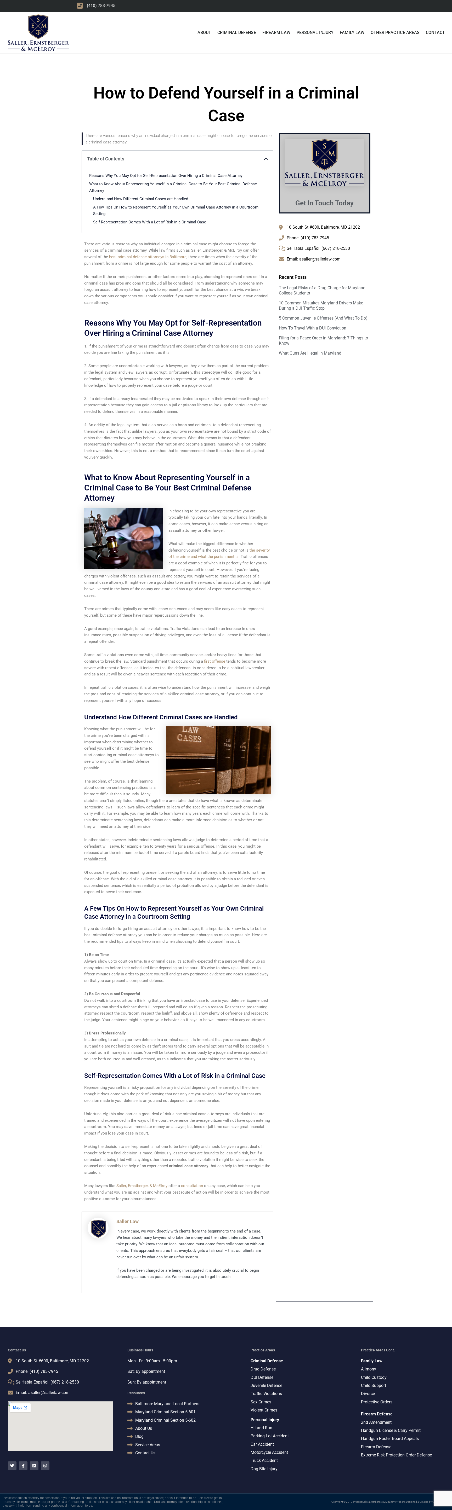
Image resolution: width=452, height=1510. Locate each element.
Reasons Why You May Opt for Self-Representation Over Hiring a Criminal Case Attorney (165, 175)
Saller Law (127, 1221)
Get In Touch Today (324, 203)
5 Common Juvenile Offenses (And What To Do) (323, 318)
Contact (435, 32)
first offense (214, 661)
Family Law (352, 32)
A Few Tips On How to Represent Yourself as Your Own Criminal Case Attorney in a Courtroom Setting (175, 210)
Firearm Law (276, 32)
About (204, 32)
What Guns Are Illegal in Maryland (310, 353)
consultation (192, 1185)
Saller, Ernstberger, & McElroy (141, 1185)
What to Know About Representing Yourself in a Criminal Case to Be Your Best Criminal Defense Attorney (173, 187)
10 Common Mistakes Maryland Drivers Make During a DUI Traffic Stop (321, 305)
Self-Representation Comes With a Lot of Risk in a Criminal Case (149, 222)
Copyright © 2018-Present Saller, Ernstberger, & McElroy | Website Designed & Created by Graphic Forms (390, 1501)
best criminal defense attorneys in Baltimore (148, 256)
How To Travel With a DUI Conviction (312, 328)
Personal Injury (315, 32)
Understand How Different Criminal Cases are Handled (140, 198)
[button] (266, 159)
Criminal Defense (236, 32)
